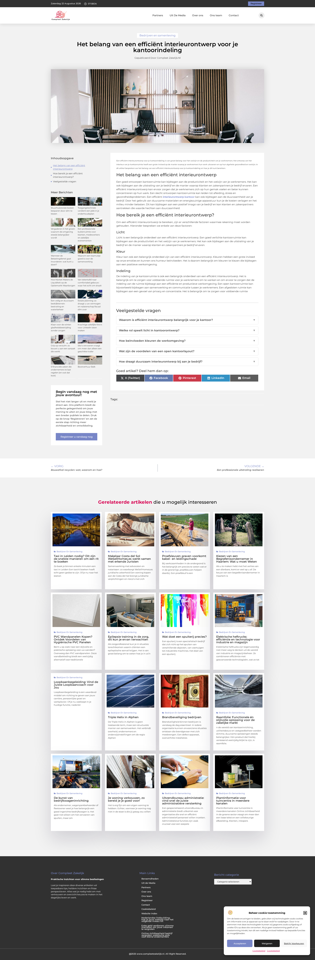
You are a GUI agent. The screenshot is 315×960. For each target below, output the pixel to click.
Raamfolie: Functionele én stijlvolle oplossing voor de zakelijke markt (235, 720)
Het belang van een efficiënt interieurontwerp (69, 167)
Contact (234, 15)
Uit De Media (178, 15)
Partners (157, 15)
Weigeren (267, 943)
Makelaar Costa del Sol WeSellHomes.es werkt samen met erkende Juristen (129, 558)
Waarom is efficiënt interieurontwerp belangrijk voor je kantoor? (187, 320)
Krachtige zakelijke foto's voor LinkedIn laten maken (90, 327)
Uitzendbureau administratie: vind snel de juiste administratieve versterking (183, 800)
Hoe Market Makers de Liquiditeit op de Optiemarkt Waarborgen (63, 282)
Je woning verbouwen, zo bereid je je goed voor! (126, 799)
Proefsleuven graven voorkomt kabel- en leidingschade (184, 557)
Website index (149, 913)
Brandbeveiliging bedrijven (181, 717)
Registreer (147, 900)
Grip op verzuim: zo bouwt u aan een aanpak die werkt (63, 348)
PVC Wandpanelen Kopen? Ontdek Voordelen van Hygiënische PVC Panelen (73, 639)
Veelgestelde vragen (64, 181)
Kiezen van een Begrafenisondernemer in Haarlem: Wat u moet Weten (236, 558)
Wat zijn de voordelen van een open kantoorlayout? (187, 351)
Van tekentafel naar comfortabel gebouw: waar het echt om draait (90, 282)
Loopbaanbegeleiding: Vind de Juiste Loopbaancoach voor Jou (76, 684)
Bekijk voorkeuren (294, 943)
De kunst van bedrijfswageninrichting (71, 799)
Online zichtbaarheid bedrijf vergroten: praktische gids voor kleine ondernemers (156, 935)
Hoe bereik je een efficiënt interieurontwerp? (68, 175)
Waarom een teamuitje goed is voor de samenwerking (89, 258)
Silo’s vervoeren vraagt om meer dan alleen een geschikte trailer (90, 348)
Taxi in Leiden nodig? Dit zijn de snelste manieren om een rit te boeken (76, 558)
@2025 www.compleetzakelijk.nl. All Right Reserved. (157, 953)
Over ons (197, 15)
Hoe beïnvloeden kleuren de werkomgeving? (187, 340)
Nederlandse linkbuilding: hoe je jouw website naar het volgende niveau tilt (157, 919)
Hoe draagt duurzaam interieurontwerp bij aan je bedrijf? (187, 361)
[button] (305, 913)
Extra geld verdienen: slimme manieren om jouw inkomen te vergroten (157, 927)
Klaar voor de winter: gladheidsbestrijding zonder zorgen (61, 327)
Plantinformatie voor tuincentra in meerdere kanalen (232, 800)
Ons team (216, 15)
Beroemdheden (150, 879)
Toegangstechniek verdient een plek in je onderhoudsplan (88, 211)
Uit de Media (148, 883)
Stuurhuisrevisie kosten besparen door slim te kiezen (62, 211)
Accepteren (240, 943)
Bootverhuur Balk (86, 366)
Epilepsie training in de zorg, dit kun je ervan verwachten (128, 638)
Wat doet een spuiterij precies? (184, 636)
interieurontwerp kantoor (179, 196)
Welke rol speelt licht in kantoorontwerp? (187, 330)
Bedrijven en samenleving (157, 35)
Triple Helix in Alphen (123, 717)
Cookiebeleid (258, 951)
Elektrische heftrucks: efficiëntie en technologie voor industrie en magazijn (238, 639)
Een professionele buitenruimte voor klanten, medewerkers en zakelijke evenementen (89, 235)
